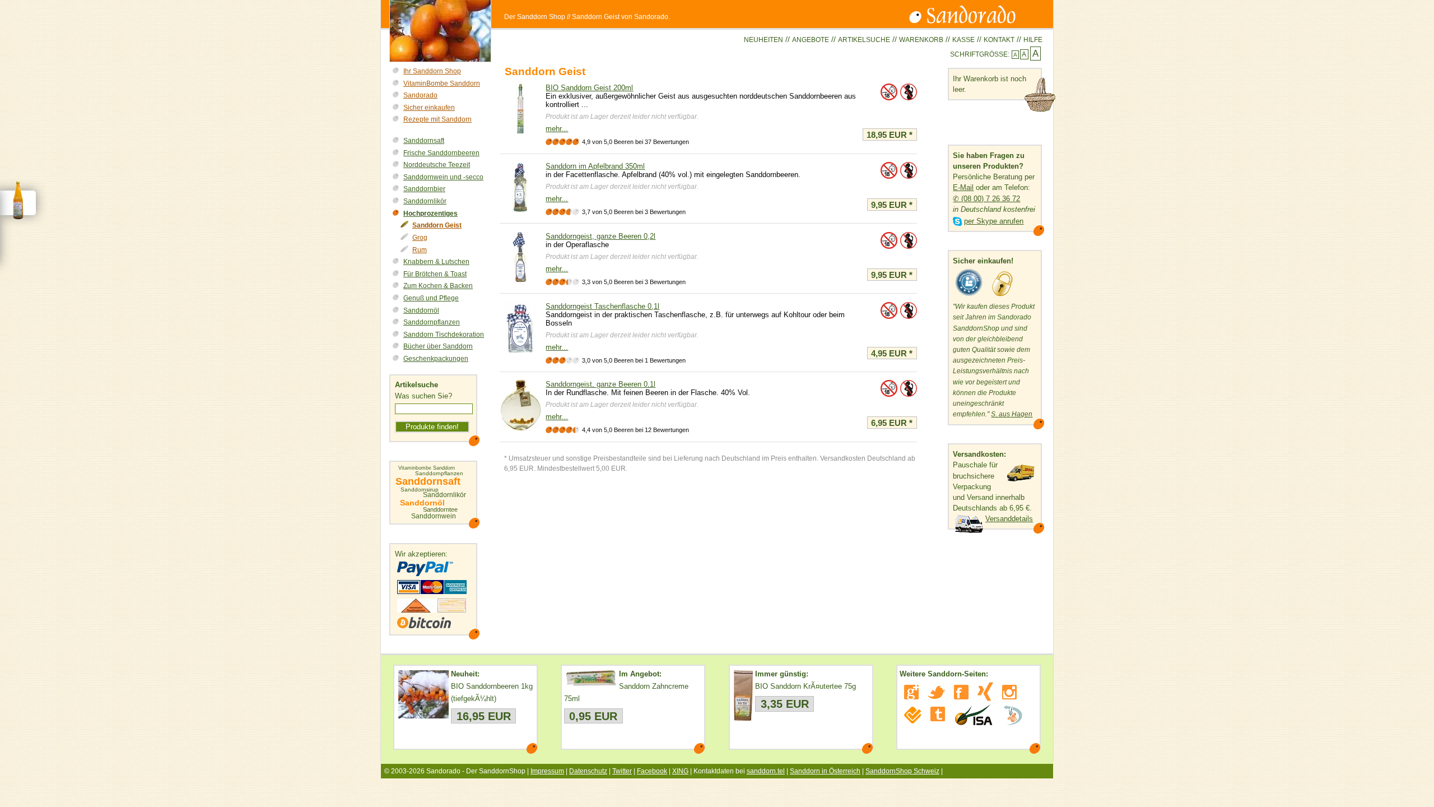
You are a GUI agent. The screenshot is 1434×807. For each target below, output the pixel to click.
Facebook (652, 771)
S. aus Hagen (1011, 414)
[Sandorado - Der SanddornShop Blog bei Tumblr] (937, 714)
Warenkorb (921, 39)
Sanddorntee (440, 510)
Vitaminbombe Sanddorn (426, 468)
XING (680, 771)
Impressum (547, 771)
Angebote (810, 39)
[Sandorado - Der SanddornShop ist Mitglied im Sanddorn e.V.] (1012, 715)
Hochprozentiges (430, 213)
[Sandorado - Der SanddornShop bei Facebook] (961, 692)
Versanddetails (1009, 518)
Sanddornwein (433, 516)
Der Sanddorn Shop (534, 17)
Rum (419, 250)
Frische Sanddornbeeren (441, 153)
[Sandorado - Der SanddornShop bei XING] (985, 691)
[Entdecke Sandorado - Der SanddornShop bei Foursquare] (913, 715)
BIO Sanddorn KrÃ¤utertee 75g (805, 686)
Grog (419, 238)
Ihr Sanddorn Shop (432, 71)
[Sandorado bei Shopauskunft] (969, 296)
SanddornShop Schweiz (902, 771)
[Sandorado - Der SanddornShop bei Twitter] (936, 692)
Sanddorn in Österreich (825, 771)
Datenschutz (588, 771)
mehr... (557, 128)
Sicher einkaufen (429, 108)
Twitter (622, 771)
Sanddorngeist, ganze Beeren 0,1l (600, 384)
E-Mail (963, 187)
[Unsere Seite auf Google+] (911, 692)
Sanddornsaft (423, 141)
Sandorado (420, 95)
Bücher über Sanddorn (438, 346)
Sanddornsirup (420, 490)
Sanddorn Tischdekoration (443, 334)
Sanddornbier (424, 189)
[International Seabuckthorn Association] (973, 715)
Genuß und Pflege (431, 298)
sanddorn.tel (766, 771)
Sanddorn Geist (437, 225)
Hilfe (1032, 39)
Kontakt (999, 39)
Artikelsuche (864, 39)
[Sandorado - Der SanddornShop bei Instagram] (1009, 692)
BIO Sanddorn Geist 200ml (589, 88)
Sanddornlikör (424, 201)
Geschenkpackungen (435, 359)
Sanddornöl (421, 310)
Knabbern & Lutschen (436, 262)
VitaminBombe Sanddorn (441, 83)
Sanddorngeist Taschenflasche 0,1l (602, 306)
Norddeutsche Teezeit (436, 165)
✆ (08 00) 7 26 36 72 (986, 198)
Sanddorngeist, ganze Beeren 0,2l (600, 236)
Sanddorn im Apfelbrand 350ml (595, 166)
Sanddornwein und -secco (443, 177)
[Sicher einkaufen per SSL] (1002, 296)
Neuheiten (763, 39)
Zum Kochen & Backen (438, 286)
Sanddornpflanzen (431, 322)
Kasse (963, 39)
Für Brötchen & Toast (435, 274)
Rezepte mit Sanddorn (437, 119)
